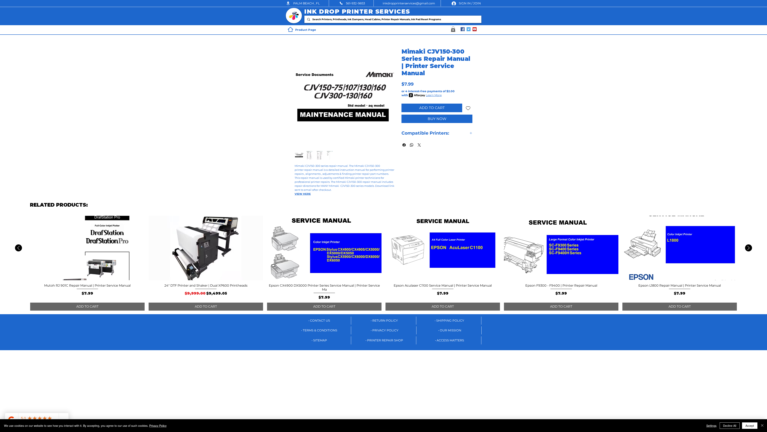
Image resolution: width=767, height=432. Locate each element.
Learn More (434, 95)
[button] (307, 3)
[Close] (762, 425)
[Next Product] (748, 247)
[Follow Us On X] (469, 29)
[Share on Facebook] (404, 145)
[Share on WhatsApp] (411, 145)
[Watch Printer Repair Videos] (475, 29)
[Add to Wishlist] (468, 108)
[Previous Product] (18, 247)
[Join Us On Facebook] (463, 29)
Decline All (729, 426)
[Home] (290, 29)
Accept (749, 426)
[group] (383, 263)
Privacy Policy (158, 426)
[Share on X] (419, 145)
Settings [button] (711, 426)
